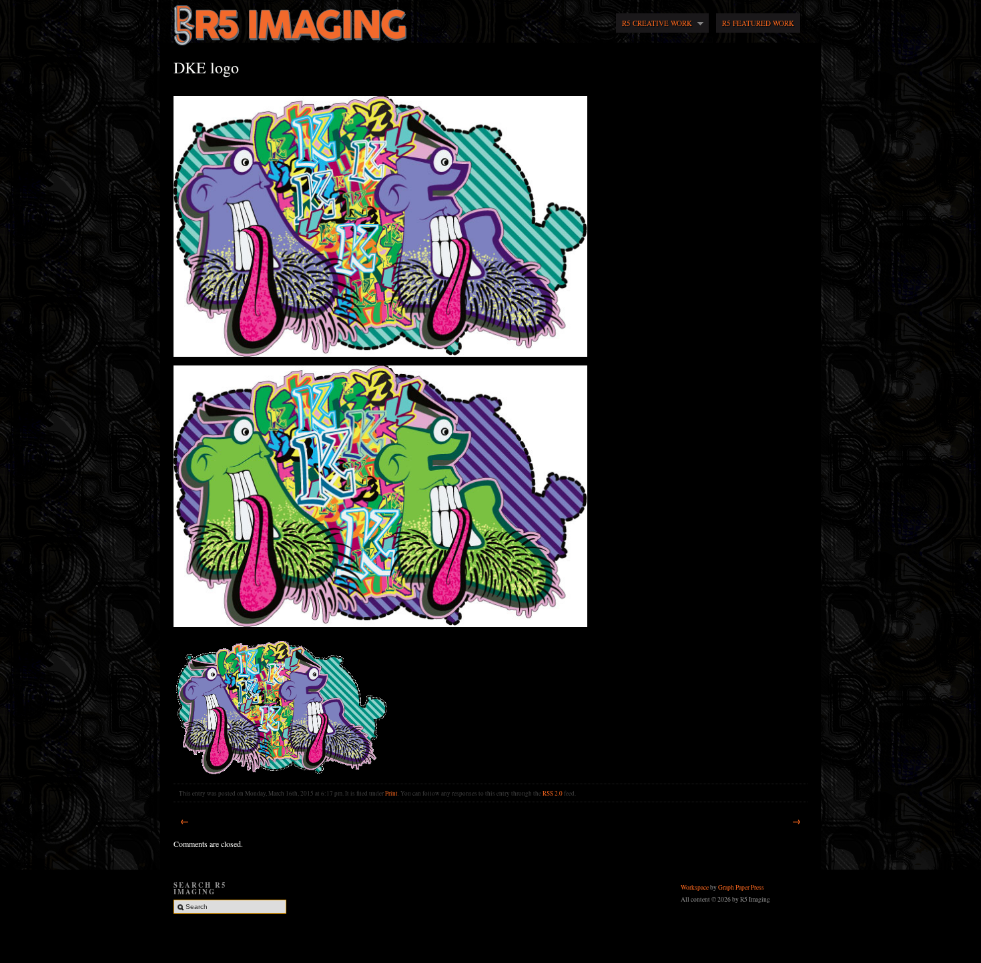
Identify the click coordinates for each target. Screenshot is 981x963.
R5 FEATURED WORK (758, 23)
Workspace (695, 887)
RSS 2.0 (553, 793)
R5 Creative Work (654, 23)
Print (391, 793)
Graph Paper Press (741, 887)
